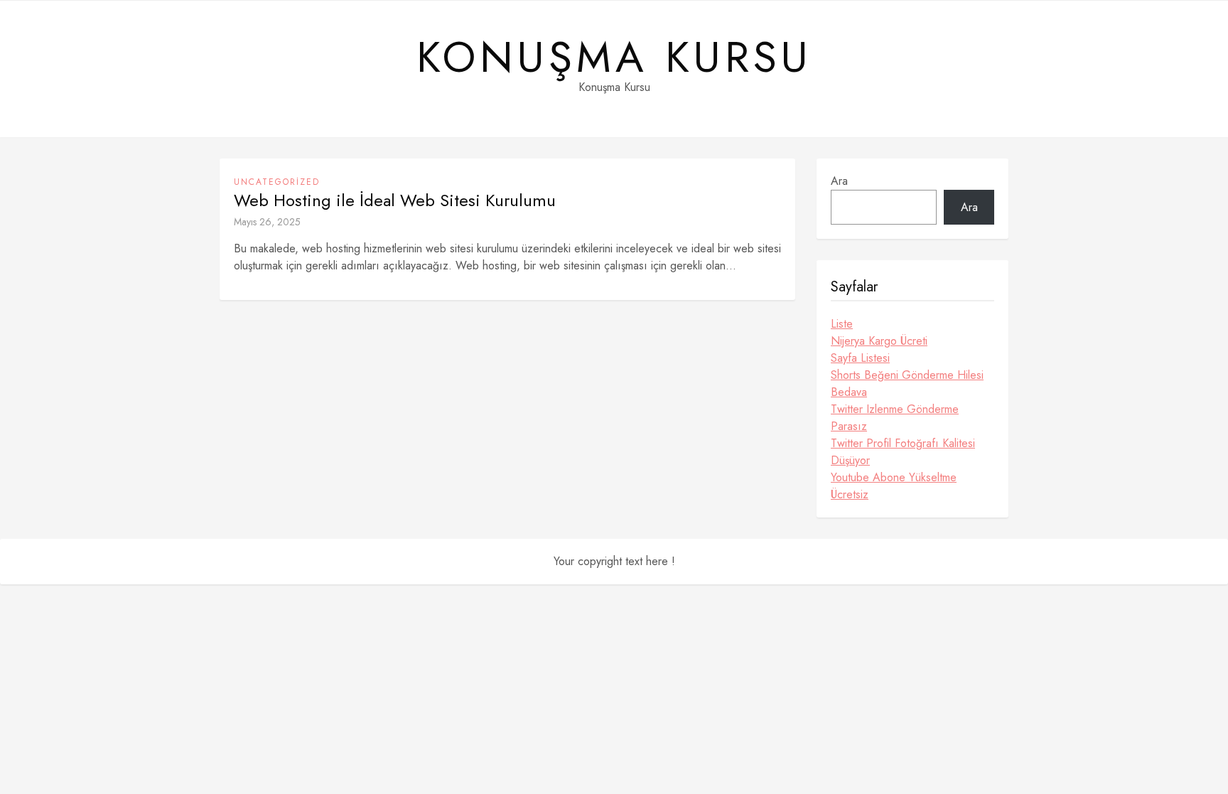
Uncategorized (277, 182)
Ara (839, 181)
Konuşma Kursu (614, 57)
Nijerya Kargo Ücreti (879, 341)
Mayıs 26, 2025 (267, 222)
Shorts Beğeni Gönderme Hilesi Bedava (907, 383)
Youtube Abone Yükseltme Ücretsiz (894, 486)
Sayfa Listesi (860, 358)
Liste (842, 324)
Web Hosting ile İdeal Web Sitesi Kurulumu (395, 200)
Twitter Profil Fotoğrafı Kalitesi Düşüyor (903, 451)
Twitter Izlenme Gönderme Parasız (895, 417)
